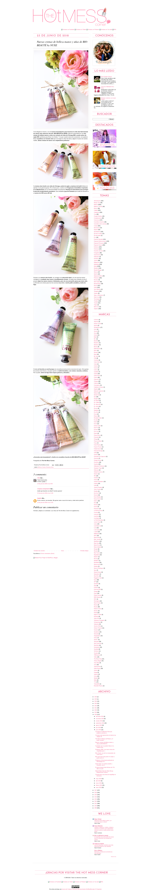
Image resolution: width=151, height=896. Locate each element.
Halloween (96, 256)
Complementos (98, 218)
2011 (95, 803)
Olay (95, 585)
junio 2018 (98, 729)
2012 (95, 801)
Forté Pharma (97, 445)
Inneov (95, 479)
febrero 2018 (99, 785)
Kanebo (96, 491)
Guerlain (96, 464)
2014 (95, 797)
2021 (95, 708)
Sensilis (96, 630)
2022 (95, 705)
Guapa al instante (99, 843)
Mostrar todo (113, 856)
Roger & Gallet (97, 614)
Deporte (96, 229)
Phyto (95, 593)
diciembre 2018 (99, 716)
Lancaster (96, 514)
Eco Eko (96, 412)
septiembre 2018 (100, 723)
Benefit (96, 340)
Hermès (96, 474)
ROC (95, 599)
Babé (95, 337)
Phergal (96, 591)
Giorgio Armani (97, 460)
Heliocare (96, 470)
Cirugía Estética (98, 216)
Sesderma (96, 632)
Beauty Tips (97, 202)
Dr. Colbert (96, 402)
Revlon (95, 605)
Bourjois (96, 352)
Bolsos (95, 208)
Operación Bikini (98, 276)
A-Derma (96, 319)
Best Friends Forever (106, 76)
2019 (95, 712)
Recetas (96, 279)
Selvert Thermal (98, 628)
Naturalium (96, 574)
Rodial (95, 612)
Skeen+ (96, 639)
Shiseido (96, 633)
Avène (95, 335)
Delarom (96, 393)
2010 (95, 805)
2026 (95, 696)
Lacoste (96, 512)
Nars (95, 570)
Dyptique (96, 410)
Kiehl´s (95, 500)
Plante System (97, 595)
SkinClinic (96, 645)
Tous (95, 664)
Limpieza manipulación (43, 488)
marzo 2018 (99, 783)
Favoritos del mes (98, 250)
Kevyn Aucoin (97, 499)
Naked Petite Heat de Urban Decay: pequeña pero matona (104, 771)
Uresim (96, 670)
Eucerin (96, 429)
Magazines (96, 262)
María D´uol (97, 545)
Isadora (96, 483)
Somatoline (97, 647)
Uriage (95, 672)
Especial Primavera (99, 243)
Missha (96, 558)
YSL (95, 682)
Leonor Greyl (97, 522)
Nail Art (96, 274)
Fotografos (96, 252)
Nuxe (52, 467)
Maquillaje (96, 264)
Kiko (95, 502)
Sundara (96, 653)
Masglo (96, 549)
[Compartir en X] (59, 465)
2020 (95, 710)
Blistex (95, 346)
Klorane (96, 504)
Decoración (97, 227)
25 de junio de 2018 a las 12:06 (45, 493)
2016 (95, 792)
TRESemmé (97, 655)
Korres (95, 506)
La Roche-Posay (98, 510)
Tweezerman (97, 666)
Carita (95, 364)
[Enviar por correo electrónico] (56, 465)
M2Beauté (96, 533)
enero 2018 (98, 787)
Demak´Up (96, 394)
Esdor (95, 421)
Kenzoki (96, 495)
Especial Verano (98, 245)
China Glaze (97, 375)
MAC (95, 535)
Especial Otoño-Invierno (100, 241)
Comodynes (97, 385)
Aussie (95, 331)
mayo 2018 (98, 778)
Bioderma (96, 342)
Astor (95, 329)
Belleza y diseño (98, 206)
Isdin (95, 485)
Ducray (96, 408)
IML (95, 475)
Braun (95, 354)
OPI (95, 581)
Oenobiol (96, 583)
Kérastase (96, 508)
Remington (96, 601)
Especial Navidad (98, 239)
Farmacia (48, 467)
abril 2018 (98, 780)
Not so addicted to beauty (101, 835)
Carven (96, 368)
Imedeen (96, 477)
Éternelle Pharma (98, 685)
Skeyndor (96, 641)
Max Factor (97, 553)
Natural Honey (97, 572)
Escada (96, 420)
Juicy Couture (97, 489)
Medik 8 (96, 556)
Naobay (96, 566)
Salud (95, 287)
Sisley (95, 637)
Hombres (96, 258)
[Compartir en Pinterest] (62, 465)
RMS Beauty (97, 597)
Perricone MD (97, 589)
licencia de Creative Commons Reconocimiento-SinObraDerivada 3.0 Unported (81, 889)
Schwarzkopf (97, 622)
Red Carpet (97, 281)
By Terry (96, 356)
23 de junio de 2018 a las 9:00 (45, 483)
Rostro (95, 285)
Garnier (96, 454)
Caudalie (96, 371)
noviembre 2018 (100, 718)
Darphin (96, 389)
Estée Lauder (97, 425)
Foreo (95, 443)
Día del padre (97, 235)
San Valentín (97, 289)
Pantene (96, 587)
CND (95, 358)
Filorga (95, 439)
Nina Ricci (96, 576)
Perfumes (96, 278)
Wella (95, 680)
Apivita (95, 325)
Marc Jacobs (97, 539)
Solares (96, 293)
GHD (95, 452)
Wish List (96, 306)
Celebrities (96, 212)
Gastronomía (97, 254)
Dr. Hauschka (97, 404)
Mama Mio (96, 537)
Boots (95, 350)
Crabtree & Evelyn (98, 387)
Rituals (95, 606)
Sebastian (96, 624)
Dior (95, 396)
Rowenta (96, 616)
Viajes (95, 304)
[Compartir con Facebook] (61, 465)
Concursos (96, 220)
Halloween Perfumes (99, 466)
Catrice (96, 369)
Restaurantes (97, 283)
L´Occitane (96, 529)
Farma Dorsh (97, 435)
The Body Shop (98, 659)
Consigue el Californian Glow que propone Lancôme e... (103, 732)
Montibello (96, 562)
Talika (95, 657)
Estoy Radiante (98, 826)
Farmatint (96, 437)
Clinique (96, 381)
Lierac (95, 524)
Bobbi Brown (97, 348)
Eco (95, 237)
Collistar (96, 383)
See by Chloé (97, 626)
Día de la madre (98, 233)
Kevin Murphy (97, 497)
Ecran (95, 414)
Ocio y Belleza (98, 850)
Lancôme (96, 516)
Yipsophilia (96, 684)
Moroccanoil (97, 564)
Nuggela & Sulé (98, 578)
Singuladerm (97, 635)
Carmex (96, 366)
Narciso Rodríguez (98, 568)
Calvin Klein (97, 362)
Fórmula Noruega (98, 450)
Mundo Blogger (98, 270)
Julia (38, 478)
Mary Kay (96, 543)
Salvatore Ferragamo (99, 620)
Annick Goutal (97, 323)
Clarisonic (96, 379)
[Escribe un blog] (57, 465)
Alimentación (97, 200)
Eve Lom (96, 431)
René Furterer (97, 603)
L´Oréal (96, 531)
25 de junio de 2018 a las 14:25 (45, 502)
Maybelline (96, 554)
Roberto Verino (97, 608)
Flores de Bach (98, 441)
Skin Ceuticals (97, 643)
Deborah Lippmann (98, 391)
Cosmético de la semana (100, 224)
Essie (95, 423)
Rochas (96, 610)
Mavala (96, 551)
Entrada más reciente (39, 550)
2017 (95, 790)
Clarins (95, 377)
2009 (95, 808)
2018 (95, 714)
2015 (95, 794)
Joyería (96, 260)
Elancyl (96, 416)
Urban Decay (97, 668)
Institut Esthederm (98, 481)
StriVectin (96, 651)
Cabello (96, 210)
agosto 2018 (99, 725)
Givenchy (96, 462)
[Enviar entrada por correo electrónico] (52, 464)
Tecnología (96, 299)
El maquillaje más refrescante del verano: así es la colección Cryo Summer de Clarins (104, 838)
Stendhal (96, 649)
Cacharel (96, 360)
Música (96, 272)
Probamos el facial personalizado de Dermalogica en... (104, 761)
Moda (95, 266)
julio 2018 (98, 727)
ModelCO (96, 560)
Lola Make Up (97, 526)
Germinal (96, 458)
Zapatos (96, 308)
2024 (95, 701)
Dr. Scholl (96, 406)
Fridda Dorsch (97, 448)
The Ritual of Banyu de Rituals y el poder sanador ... (104, 739)
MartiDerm (96, 541)
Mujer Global (97, 819)
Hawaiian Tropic (98, 468)
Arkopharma (97, 327)
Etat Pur (96, 427)
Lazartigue (96, 518)
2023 (95, 703)
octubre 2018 (99, 721)
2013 (95, 799)
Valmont (96, 674)
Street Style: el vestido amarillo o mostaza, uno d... (103, 764)
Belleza (39, 467)
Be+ (95, 339)
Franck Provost (98, 447)
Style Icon (96, 297)
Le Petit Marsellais (98, 520)
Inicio (62, 550)
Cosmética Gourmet (99, 222)
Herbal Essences (98, 472)
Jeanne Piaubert (98, 487)
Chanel (95, 373)
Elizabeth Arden (98, 418)
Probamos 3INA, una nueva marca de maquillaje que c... (104, 750)
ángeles (39, 498)
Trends (95, 303)
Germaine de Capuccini (100, 456)
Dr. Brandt (96, 400)
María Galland (97, 547)
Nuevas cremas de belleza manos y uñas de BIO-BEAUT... (104, 743)
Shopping (96, 291)
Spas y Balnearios (98, 295)
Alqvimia (96, 321)
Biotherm (96, 344)
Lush (95, 527)
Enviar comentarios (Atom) (47, 553)
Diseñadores (97, 231)
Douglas (96, 398)
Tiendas (96, 301)
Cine (95, 214)
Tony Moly (96, 662)
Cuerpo (44, 467)
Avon (95, 333)
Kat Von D (96, 493)
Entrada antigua (84, 550)
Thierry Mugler (97, 660)
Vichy (95, 676)
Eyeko (95, 433)
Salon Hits (96, 618)
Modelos (96, 268)
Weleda (96, 678)
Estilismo (96, 247)
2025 (95, 699)
